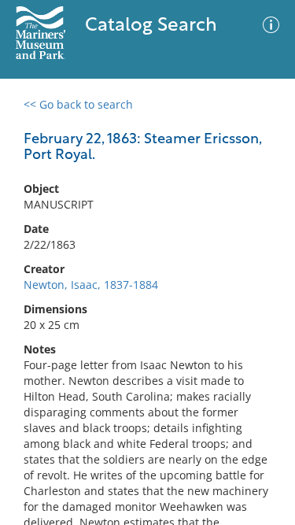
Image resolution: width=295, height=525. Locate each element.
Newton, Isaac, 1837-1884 (91, 284)
